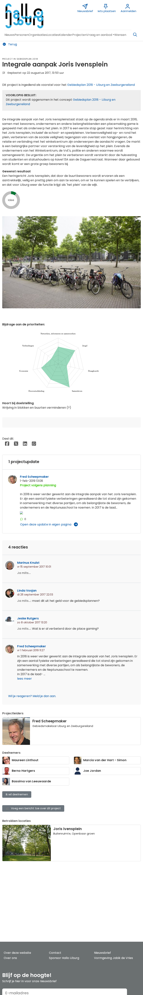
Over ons (10, 958)
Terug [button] (12, 44)
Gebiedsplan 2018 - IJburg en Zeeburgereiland (101, 85)
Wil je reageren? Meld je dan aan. (32, 696)
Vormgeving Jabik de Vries (113, 958)
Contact (55, 953)
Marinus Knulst (28, 562)
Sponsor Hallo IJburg (64, 958)
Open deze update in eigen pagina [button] (45, 524)
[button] (9, 35)
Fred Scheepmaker (34, 477)
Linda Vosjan (26, 590)
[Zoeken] (135, 34)
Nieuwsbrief (102, 953)
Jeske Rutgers (28, 618)
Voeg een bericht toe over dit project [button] (36, 808)
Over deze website (17, 953)
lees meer (24, 678)
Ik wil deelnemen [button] (17, 794)
